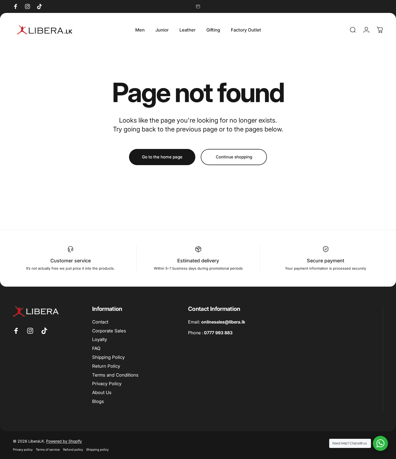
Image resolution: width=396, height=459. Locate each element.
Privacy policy (23, 449)
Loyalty (99, 339)
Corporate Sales (109, 330)
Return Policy (106, 366)
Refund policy (73, 449)
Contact (100, 322)
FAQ (96, 348)
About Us (102, 392)
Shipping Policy (108, 357)
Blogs (98, 401)
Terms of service (48, 449)
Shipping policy (97, 449)
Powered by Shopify (64, 441)
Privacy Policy (106, 383)
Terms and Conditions (115, 375)
